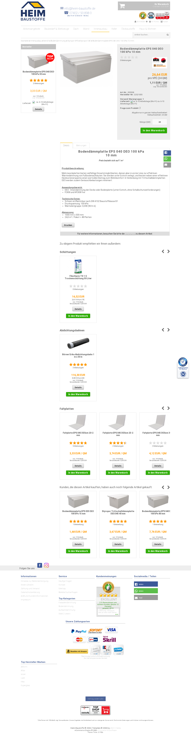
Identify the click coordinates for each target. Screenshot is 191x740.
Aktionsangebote (31, 28)
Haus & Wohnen (147, 28)
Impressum (26, 600)
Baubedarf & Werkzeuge (56, 28)
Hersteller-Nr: (127, 94)
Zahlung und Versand (30, 588)
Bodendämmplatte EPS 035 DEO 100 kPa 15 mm (78, 512)
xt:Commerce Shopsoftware (107, 730)
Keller (114, 28)
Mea (22, 682)
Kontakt (62, 585)
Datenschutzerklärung (30, 592)
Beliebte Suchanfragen (68, 592)
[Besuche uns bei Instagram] (46, 568)
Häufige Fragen (65, 581)
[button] (167, 153)
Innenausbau (100, 28)
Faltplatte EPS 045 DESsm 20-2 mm (78, 434)
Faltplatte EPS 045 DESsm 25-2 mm (118, 434)
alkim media (115, 728)
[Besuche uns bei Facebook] (39, 568)
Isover (23, 674)
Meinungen (81, 145)
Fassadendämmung (67, 602)
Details (66, 145)
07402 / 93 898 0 (80, 13)
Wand (86, 28)
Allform (24, 667)
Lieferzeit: (125, 101)
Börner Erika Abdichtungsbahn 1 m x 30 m (78, 355)
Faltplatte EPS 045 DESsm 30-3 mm (158, 434)
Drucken (68, 225)
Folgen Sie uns (27, 568)
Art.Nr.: (123, 92)
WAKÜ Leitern (64, 614)
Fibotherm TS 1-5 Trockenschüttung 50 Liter (78, 277)
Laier (23, 678)
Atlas (23, 670)
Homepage (130, 234)
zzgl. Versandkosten (160, 86)
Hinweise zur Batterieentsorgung (34, 581)
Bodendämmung (66, 606)
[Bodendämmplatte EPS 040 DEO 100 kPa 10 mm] (86, 67)
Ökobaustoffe (128, 28)
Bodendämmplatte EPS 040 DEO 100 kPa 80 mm (158, 512)
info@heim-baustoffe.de (77, 8)
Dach (76, 28)
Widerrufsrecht (27, 585)
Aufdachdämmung (67, 610)
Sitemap (62, 588)
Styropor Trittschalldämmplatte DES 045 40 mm (118, 512)
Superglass (25, 685)
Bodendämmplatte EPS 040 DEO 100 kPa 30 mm (38, 72)
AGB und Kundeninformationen (34, 596)
